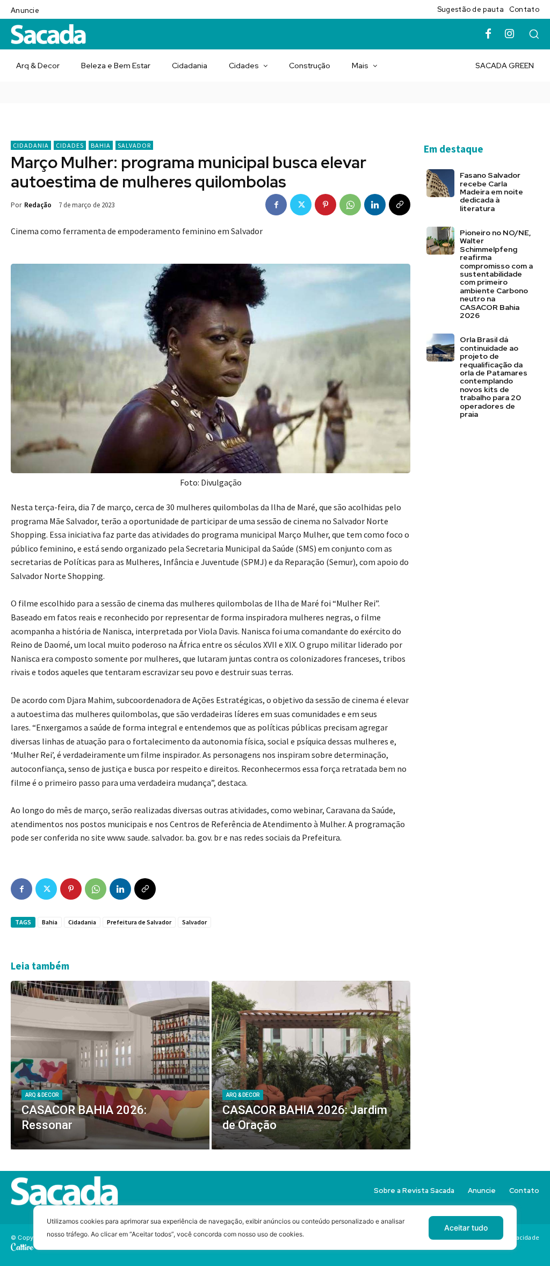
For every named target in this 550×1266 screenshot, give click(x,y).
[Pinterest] (325, 204)
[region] (275, 1235)
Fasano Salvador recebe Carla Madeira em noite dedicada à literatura (491, 191)
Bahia (101, 145)
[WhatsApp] (350, 204)
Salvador (134, 145)
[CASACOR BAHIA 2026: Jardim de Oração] (311, 1065)
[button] (534, 33)
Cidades (70, 145)
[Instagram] (509, 34)
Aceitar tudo (466, 1227)
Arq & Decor (42, 1095)
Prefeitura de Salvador (139, 922)
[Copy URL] (399, 204)
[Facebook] (488, 34)
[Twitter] (301, 204)
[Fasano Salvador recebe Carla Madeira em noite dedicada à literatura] (440, 183)
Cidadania (31, 145)
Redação (38, 204)
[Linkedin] (375, 204)
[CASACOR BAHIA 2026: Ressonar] (110, 1065)
